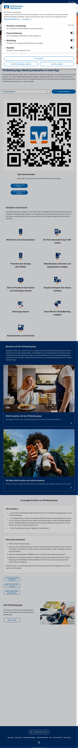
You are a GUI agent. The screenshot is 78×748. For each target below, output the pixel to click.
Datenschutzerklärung (11, 19)
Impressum (26, 19)
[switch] (72, 33)
